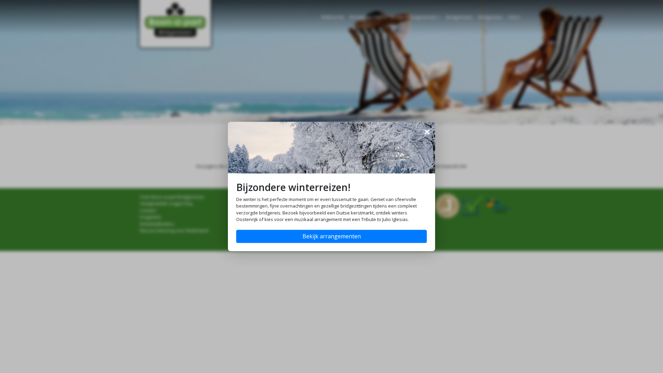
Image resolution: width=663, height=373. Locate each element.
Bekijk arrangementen (331, 236)
